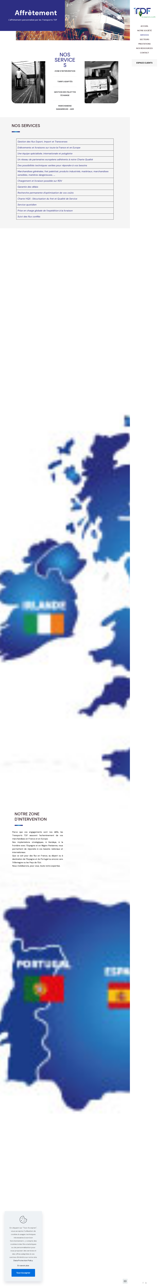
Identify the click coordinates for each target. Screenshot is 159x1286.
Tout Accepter (23, 1273)
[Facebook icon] (143, 1283)
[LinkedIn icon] (146, 1283)
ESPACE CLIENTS (144, 63)
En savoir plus (23, 1265)
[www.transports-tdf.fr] (144, 12)
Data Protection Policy (23, 1260)
